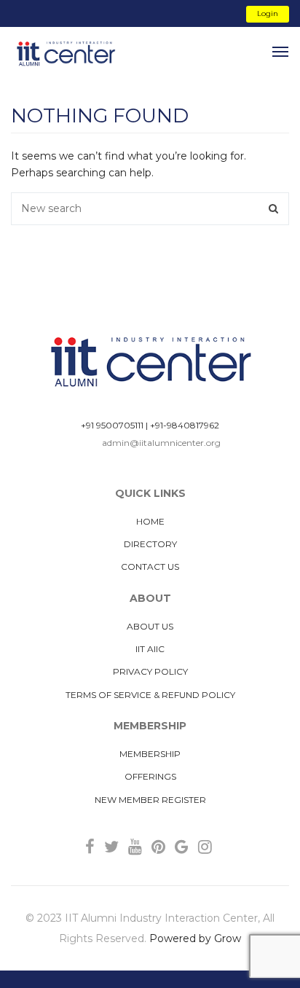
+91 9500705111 (112, 425)
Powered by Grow (195, 938)
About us (150, 626)
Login (267, 13)
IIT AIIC (150, 648)
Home (150, 521)
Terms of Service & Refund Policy (150, 694)
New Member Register (150, 799)
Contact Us (150, 566)
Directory (150, 543)
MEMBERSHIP (150, 753)
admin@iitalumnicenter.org (161, 442)
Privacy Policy (150, 671)
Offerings (150, 776)
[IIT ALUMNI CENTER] (65, 54)
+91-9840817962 (184, 425)
